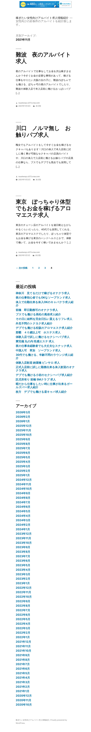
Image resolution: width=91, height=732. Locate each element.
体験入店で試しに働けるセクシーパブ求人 (43, 337)
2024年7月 (23, 502)
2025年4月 (23, 461)
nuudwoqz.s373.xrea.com (29, 103)
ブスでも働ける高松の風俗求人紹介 (38, 314)
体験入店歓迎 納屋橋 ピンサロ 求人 (38, 362)
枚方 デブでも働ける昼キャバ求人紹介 (41, 391)
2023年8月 (23, 551)
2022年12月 (24, 587)
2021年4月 (23, 677)
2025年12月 (24, 425)
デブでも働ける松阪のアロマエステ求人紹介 (44, 327)
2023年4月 (23, 569)
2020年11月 (23, 700)
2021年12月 (23, 641)
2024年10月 (24, 488)
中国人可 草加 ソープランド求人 (38, 350)
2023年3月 (23, 574)
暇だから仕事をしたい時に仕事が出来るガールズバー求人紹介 (44, 385)
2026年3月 (23, 412)
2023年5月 (23, 565)
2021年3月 (23, 682)
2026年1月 (23, 421)
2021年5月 (23, 673)
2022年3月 (23, 628)
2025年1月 (23, 475)
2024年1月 (23, 529)
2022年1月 (23, 637)
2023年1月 (23, 583)
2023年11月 (23, 538)
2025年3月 (23, 466)
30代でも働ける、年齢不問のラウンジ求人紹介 (44, 356)
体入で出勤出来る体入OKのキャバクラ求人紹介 (44, 303)
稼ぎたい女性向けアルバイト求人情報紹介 (42, 17)
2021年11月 (23, 646)
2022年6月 (23, 614)
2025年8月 (23, 443)
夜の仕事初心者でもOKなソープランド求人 (43, 297)
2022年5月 (23, 619)
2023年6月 (23, 560)
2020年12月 (24, 695)
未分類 (38, 106)
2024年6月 (23, 506)
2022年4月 (23, 623)
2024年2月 (23, 524)
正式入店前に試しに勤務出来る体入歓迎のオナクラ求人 (45, 368)
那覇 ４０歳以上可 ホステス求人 (38, 332)
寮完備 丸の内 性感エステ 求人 (35, 341)
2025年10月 (24, 434)
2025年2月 (23, 470)
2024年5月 (23, 511)
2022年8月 (23, 605)
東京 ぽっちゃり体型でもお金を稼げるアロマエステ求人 (43, 208)
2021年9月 (23, 655)
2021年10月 (23, 650)
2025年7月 (23, 448)
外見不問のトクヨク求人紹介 (34, 323)
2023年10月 (24, 542)
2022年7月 (23, 610)
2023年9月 (23, 547)
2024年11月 (23, 484)
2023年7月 (23, 556)
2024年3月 (23, 520)
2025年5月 (23, 457)
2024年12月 (24, 479)
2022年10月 (24, 596)
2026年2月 (23, 416)
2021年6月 (23, 668)
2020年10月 (24, 704)
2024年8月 (23, 497)
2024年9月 (23, 493)
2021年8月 (23, 659)
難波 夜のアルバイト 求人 (46, 57)
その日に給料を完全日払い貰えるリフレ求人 (44, 319)
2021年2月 (23, 686)
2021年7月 (23, 664)
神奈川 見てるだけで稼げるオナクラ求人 (43, 293)
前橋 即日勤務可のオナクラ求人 (37, 310)
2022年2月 (23, 632)
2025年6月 (23, 452)
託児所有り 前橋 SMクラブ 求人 (36, 379)
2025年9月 (23, 439)
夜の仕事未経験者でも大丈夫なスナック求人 (44, 345)
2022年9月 (23, 601)
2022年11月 (23, 592)
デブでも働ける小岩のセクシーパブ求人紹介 (44, 375)
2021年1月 (22, 691)
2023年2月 (23, 578)
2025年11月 (23, 430)
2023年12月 (24, 533)
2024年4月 (23, 515)
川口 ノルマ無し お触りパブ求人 (43, 131)
